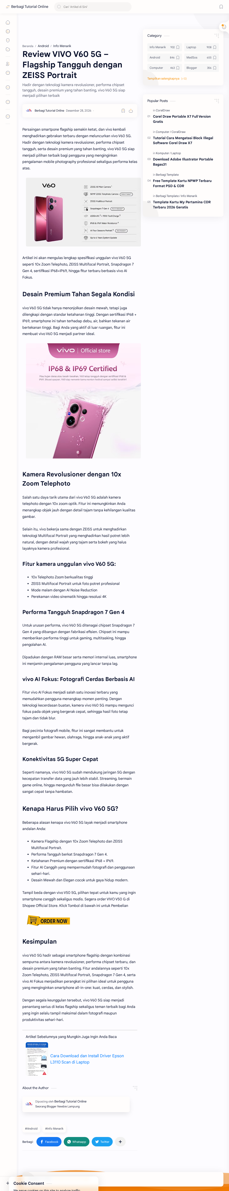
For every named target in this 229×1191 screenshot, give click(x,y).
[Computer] (163, 131)
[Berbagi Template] (167, 174)
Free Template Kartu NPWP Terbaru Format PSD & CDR (182, 183)
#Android (31, 1128)
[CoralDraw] (163, 110)
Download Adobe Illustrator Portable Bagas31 (183, 161)
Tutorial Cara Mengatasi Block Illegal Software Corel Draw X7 (183, 140)
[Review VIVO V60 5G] (83, 212)
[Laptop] (176, 153)
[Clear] (127, 6)
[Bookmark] (221, 6)
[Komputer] (163, 153)
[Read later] (123, 110)
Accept (40, 1173)
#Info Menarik (54, 1128)
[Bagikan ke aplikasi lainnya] (120, 1141)
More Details (81, 1173)
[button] (102, 1141)
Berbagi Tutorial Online (29, 6)
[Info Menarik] (189, 195)
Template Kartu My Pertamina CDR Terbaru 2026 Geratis (182, 204)
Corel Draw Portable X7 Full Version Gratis (182, 119)
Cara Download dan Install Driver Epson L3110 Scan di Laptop (87, 1059)
